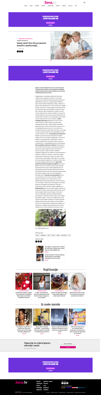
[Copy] (18, 52)
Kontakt (48, 392)
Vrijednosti (43, 235)
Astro (31, 5)
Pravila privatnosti (54, 392)
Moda (25, 5)
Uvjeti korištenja (70, 392)
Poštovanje (63, 235)
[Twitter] (22, 52)
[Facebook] (20, 52)
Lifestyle (64, 5)
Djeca (37, 235)
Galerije (37, 5)
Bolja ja (70, 5)
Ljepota (58, 5)
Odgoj (58, 235)
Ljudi (53, 235)
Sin (69, 235)
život (49, 235)
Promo (45, 383)
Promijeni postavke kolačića (80, 392)
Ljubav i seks (50, 5)
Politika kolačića (62, 392)
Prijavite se (68, 347)
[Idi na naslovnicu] (51, 3)
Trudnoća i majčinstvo (26, 38)
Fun (76, 5)
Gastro (43, 5)
